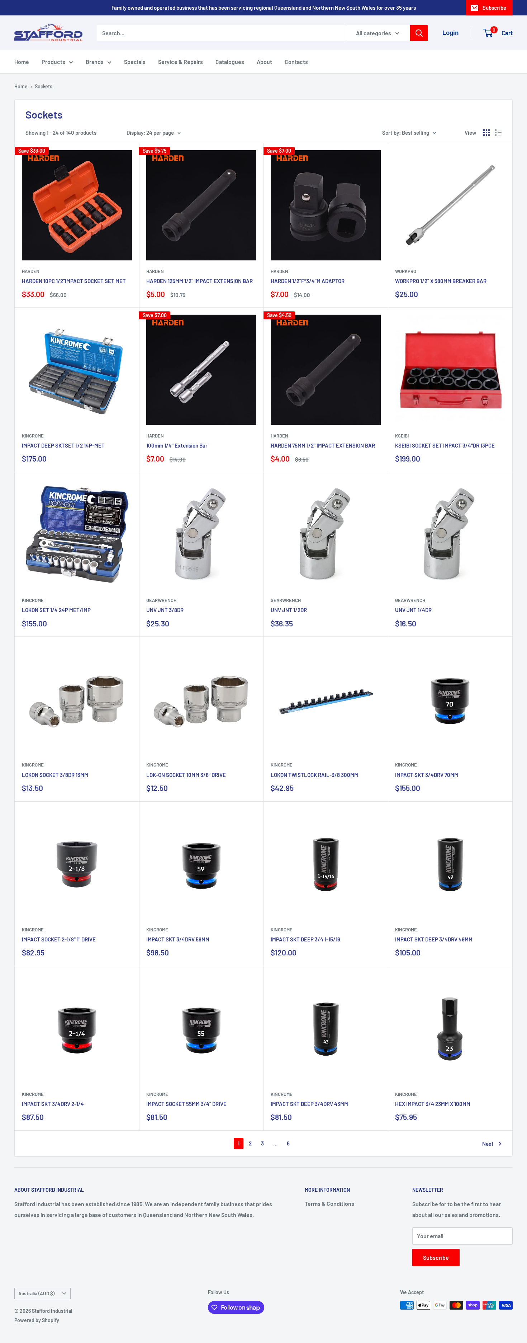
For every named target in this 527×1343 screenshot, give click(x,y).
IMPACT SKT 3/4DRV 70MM (426, 775)
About (264, 61)
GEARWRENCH (161, 600)
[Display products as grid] (486, 132)
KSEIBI (402, 436)
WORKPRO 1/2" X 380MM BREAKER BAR (440, 281)
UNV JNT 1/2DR (289, 610)
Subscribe (494, 7)
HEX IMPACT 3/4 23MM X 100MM (432, 1104)
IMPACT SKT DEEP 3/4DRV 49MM (434, 939)
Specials (135, 61)
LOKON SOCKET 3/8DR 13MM (55, 775)
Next (488, 1143)
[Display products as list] (498, 132)
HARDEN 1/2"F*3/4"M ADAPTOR (308, 281)
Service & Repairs (180, 61)
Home (21, 61)
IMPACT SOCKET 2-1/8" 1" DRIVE (59, 939)
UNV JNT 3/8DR (165, 610)
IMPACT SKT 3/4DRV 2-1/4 (53, 1104)
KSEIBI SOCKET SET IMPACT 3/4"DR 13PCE (445, 445)
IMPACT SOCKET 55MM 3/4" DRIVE (186, 1104)
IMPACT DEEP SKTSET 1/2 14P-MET (63, 445)
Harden (155, 436)
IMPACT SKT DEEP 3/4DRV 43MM (309, 1104)
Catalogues (229, 61)
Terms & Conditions (329, 1203)
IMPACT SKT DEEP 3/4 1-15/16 (305, 939)
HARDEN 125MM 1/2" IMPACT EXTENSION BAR (199, 281)
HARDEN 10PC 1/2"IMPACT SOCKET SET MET (74, 281)
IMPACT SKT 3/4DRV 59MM (177, 939)
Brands (95, 61)
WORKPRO (405, 271)
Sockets (43, 86)
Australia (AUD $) (36, 1293)
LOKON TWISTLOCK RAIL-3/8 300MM (314, 775)
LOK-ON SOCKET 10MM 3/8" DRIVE (186, 775)
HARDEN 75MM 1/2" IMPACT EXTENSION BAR (323, 445)
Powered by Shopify (36, 1320)
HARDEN (30, 271)
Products (53, 61)
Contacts (296, 61)
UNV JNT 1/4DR (413, 610)
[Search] (419, 33)
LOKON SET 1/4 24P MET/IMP (56, 610)
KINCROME (33, 436)
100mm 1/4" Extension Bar (177, 445)
